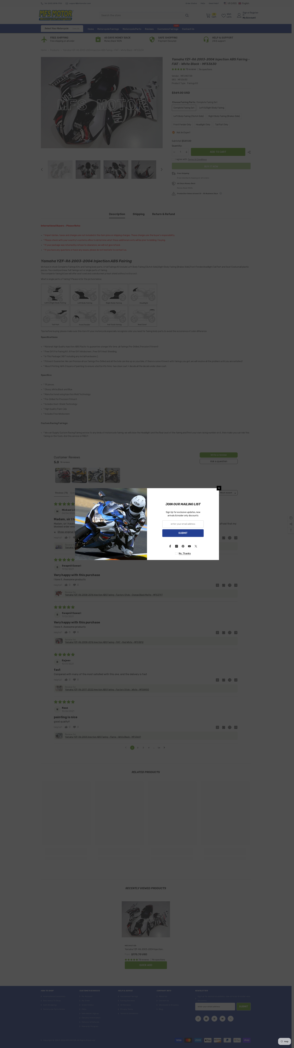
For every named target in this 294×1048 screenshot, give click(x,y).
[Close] (219, 488)
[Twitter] (196, 546)
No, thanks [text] (185, 553)
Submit (183, 533)
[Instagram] (176, 546)
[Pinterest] (183, 546)
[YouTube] (189, 546)
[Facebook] (170, 546)
